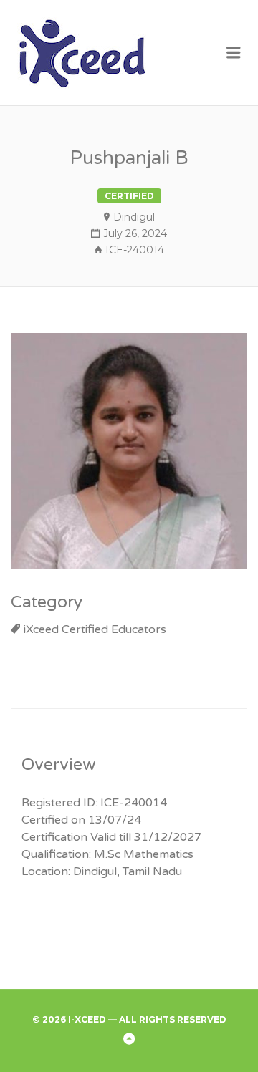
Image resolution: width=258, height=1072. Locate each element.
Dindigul (134, 217)
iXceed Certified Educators (95, 629)
